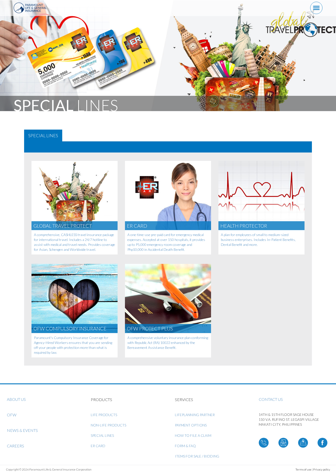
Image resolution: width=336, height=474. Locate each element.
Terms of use (303, 469)
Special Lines (102, 435)
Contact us (271, 399)
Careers (15, 445)
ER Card (98, 446)
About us (16, 399)
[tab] (168, 147)
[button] (28, 146)
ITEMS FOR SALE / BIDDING (197, 456)
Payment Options (191, 425)
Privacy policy (321, 469)
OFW (11, 414)
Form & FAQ (185, 446)
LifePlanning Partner (195, 415)
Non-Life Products (108, 425)
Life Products (104, 415)
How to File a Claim (193, 435)
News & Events (22, 430)
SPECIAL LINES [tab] (43, 135)
